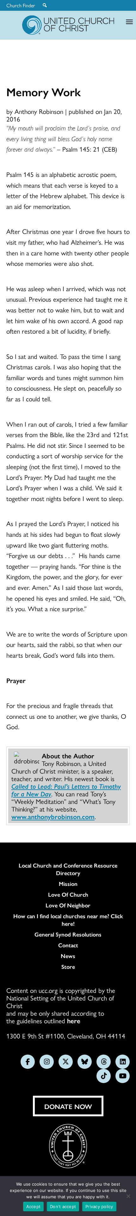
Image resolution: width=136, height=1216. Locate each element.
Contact (68, 945)
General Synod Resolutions (68, 934)
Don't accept (63, 1206)
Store (68, 966)
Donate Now (68, 1106)
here (73, 1020)
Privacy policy (99, 1206)
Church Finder (20, 5)
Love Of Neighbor (68, 905)
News (68, 956)
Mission (68, 883)
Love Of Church (68, 894)
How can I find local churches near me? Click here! (68, 919)
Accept (33, 1206)
